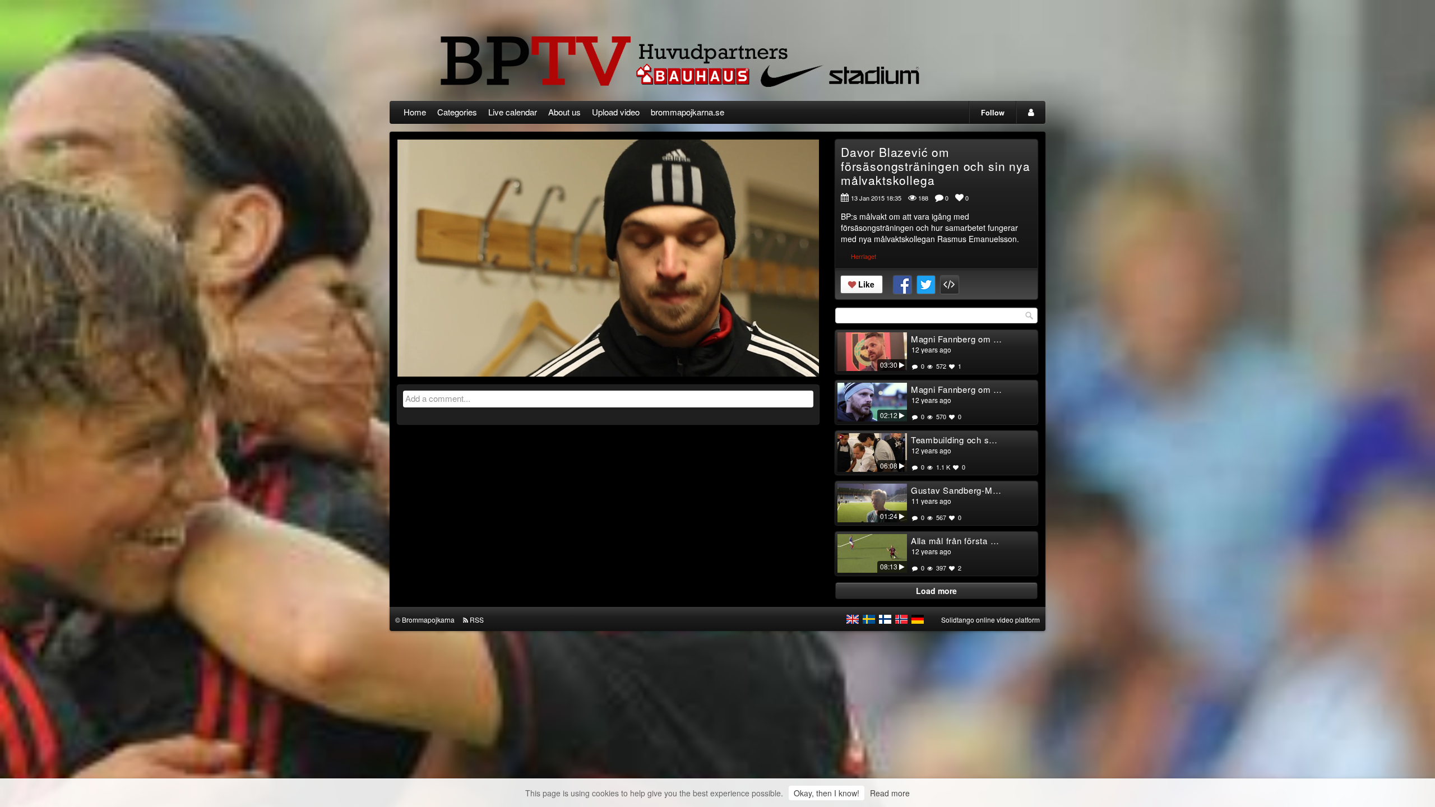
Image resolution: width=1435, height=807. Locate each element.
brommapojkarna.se (687, 112)
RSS (477, 619)
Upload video (616, 112)
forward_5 (677, 249)
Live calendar (512, 112)
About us (564, 112)
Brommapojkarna (428, 619)
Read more (890, 793)
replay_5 (538, 249)
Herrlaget (863, 256)
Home (415, 112)
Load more (936, 590)
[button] (413, 363)
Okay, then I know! (826, 793)
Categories (457, 112)
